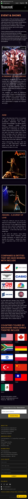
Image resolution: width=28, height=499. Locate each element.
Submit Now (14, 416)
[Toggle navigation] (25, 7)
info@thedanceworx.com (7, 1)
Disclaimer (20, 491)
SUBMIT (13, 476)
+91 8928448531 (6, 487)
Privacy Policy (14, 491)
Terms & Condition (5, 491)
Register (22, 3)
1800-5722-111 (10, 399)
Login (16, 3)
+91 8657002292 (6, 3)
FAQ (25, 491)
